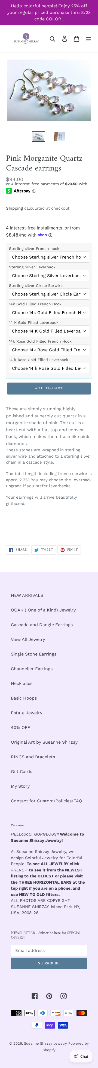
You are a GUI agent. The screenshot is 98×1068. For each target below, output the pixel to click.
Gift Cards (21, 771)
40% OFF (20, 727)
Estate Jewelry (26, 712)
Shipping (14, 208)
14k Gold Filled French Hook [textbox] (35, 304)
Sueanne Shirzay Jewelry (45, 1043)
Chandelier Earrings (32, 668)
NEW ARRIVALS (27, 595)
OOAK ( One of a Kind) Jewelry (43, 610)
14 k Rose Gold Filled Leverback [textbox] (38, 360)
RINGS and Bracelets (33, 756)
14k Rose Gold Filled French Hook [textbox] (40, 341)
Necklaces (21, 683)
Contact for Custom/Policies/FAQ (46, 800)
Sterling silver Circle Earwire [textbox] (36, 285)
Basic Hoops (24, 698)
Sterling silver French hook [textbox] (34, 248)
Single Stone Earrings (33, 654)
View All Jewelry (28, 639)
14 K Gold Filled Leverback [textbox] (34, 322)
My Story (20, 786)
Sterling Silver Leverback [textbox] (32, 267)
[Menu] (88, 39)
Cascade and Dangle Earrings (42, 624)
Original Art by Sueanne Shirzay (44, 742)
